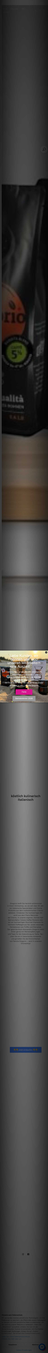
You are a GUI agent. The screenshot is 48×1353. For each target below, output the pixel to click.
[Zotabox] (46, 700)
